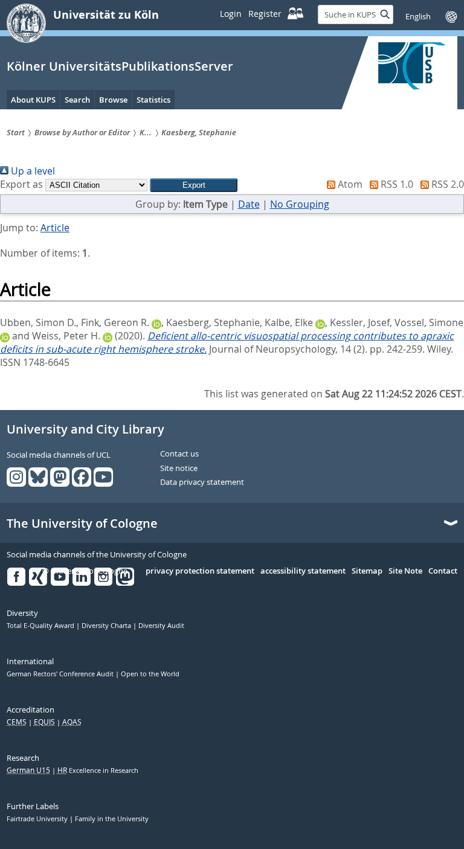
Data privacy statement (202, 482)
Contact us (179, 454)
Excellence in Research (97, 770)
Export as (21, 184)
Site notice (179, 468)
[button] (193, 185)
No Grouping (299, 204)
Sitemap (367, 571)
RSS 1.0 (395, 184)
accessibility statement (303, 571)
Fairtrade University (38, 819)
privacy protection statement (200, 571)
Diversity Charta (107, 625)
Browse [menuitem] (113, 99)
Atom (348, 184)
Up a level (31, 171)
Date (249, 204)
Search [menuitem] (77, 99)
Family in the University (112, 819)
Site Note (405, 571)
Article (54, 227)
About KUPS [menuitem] (33, 99)
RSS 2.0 (446, 184)
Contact (442, 571)
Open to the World (150, 674)
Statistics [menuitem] (153, 99)
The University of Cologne (82, 523)
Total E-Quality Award (41, 625)
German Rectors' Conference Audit (61, 674)
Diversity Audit (161, 625)
